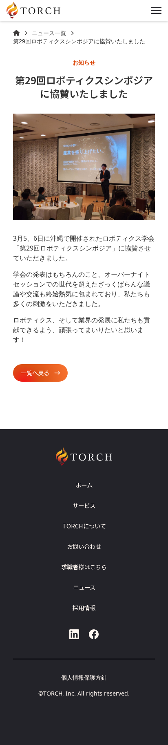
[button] (156, 10)
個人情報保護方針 (84, 677)
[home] (42, 10)
